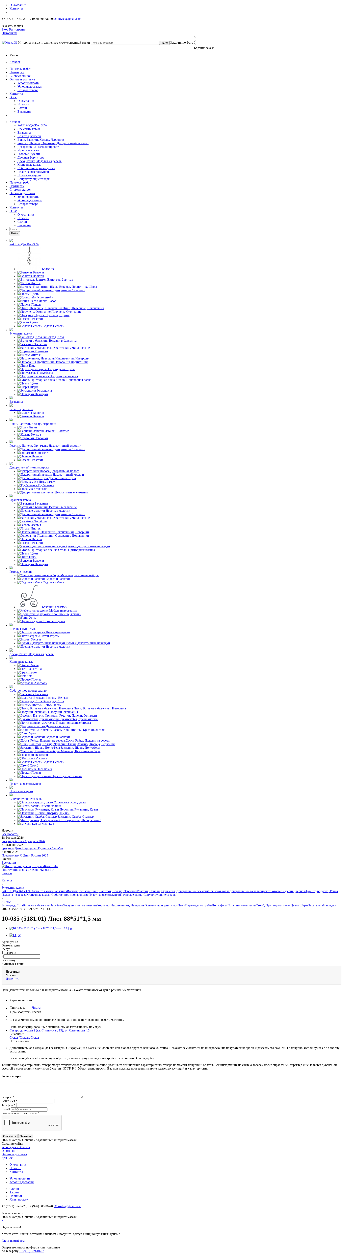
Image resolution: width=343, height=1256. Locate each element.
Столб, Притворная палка (273, 905)
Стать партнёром (13, 1240)
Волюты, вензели (29, 136)
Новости (23, 104)
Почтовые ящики (29, 175)
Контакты (16, 93)
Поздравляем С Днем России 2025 (25, 855)
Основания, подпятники (161, 905)
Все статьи (9, 862)
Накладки (329, 905)
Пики (181, 905)
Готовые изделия (28, 154)
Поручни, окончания (241, 905)
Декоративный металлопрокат (38, 146)
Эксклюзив (315, 905)
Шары (304, 905)
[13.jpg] (15, 935)
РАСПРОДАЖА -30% (32, 125)
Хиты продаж (19, 1199)
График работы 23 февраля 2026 (23, 841)
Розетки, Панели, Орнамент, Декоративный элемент (53, 143)
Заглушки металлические (80, 905)
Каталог (15, 62)
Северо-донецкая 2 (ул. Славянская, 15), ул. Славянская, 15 (50, 1030)
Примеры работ (20, 68)
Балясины (24, 132)
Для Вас (7, 1157)
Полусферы (219, 905)
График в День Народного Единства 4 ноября (32, 848)
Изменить (12, 978)
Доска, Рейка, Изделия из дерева (39, 161)
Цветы (295, 905)
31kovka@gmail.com (67, 18)
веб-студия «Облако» (16, 1147)
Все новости (10, 834)
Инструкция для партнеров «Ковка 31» (28, 869)
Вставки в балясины (36, 905)
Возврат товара (27, 90)
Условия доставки (29, 86)
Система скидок (20, 75)
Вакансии (24, 111)
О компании (25, 100)
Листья (36, 1007)
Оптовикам (9, 33)
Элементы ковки (28, 129)
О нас (13, 97)
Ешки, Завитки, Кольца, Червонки (40, 139)
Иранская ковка (28, 150)
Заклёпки (56, 905)
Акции (14, 1192)
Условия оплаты (28, 83)
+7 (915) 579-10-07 (31, 1251)
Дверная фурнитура (30, 157)
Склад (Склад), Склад (24, 1037)
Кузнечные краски (29, 164)
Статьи (22, 108)
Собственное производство (36, 168)
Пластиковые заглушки (33, 171)
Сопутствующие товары (33, 179)
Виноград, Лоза (12, 905)
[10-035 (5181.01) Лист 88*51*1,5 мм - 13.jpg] (41, 928)
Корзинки (104, 905)
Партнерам (17, 72)
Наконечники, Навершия (128, 905)
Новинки (16, 1196)
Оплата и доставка (22, 79)
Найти (14, 233)
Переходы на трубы (198, 905)
